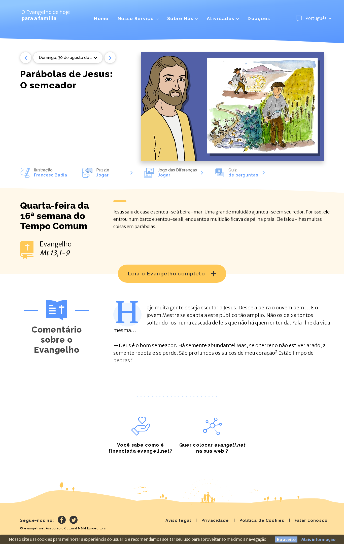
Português (316, 18)
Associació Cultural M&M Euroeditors (76, 528)
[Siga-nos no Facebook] (62, 520)
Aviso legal (178, 520)
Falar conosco (311, 520)
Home (101, 18)
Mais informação (318, 539)
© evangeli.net (32, 528)
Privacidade (215, 520)
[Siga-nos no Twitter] (74, 520)
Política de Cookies (262, 520)
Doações (259, 18)
